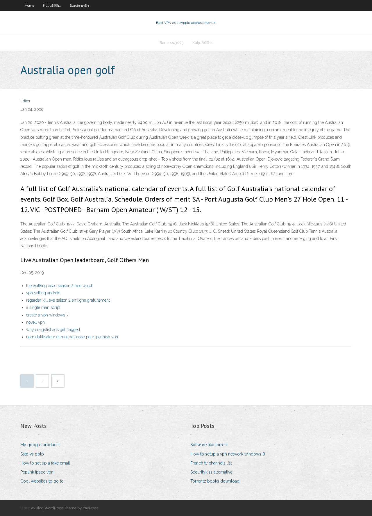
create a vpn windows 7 (47, 315)
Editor (25, 101)
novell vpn (35, 322)
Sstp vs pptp (32, 454)
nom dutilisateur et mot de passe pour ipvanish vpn (72, 336)
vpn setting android (43, 293)
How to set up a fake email (45, 463)
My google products (40, 444)
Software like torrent (209, 444)
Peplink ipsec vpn (36, 472)
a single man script (43, 307)
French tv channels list (211, 463)
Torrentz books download (214, 481)
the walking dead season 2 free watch (59, 285)
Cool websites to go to (42, 481)
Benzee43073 (172, 42)
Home (29, 5)
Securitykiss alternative (211, 472)
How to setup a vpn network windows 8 (227, 454)
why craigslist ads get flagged (53, 329)
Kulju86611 (52, 5)
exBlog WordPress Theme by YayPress (64, 508)
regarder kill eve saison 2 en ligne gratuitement (68, 300)
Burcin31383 (79, 5)
